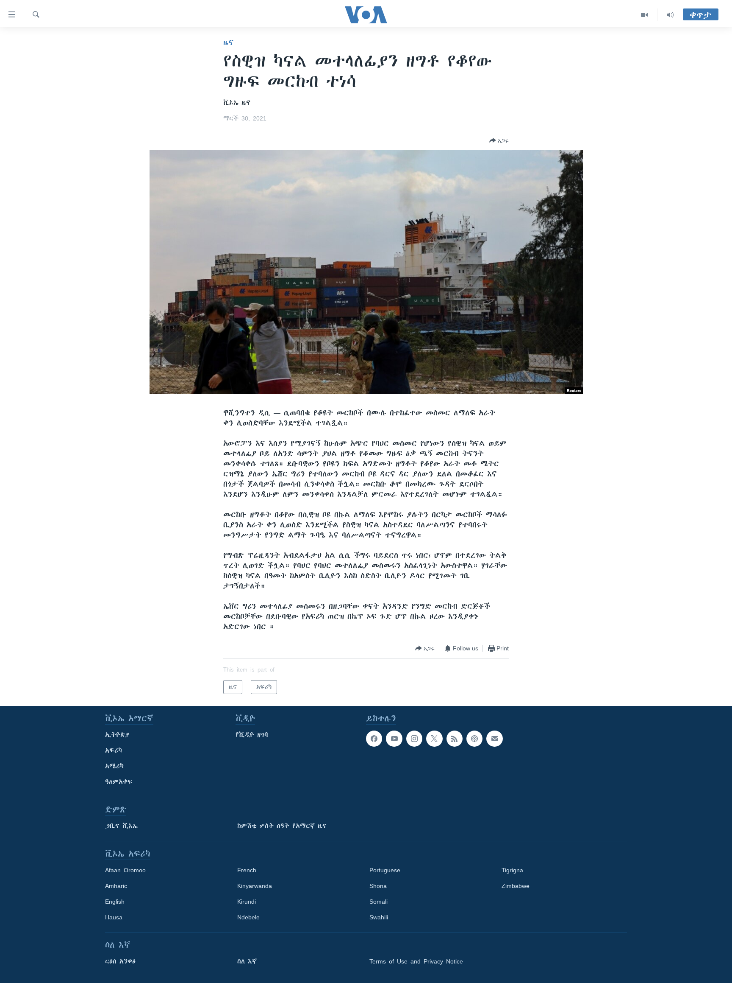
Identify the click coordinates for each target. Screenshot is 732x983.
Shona (378, 886)
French (246, 870)
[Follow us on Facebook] (374, 739)
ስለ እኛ (247, 961)
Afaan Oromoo (125, 870)
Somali (378, 901)
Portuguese (384, 870)
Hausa (113, 917)
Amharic (116, 886)
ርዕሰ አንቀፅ (120, 961)
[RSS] (454, 739)
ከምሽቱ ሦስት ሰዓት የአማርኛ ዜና (282, 826)
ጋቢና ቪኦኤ (121, 826)
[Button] (499, 140)
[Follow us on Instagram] (414, 739)
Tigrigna (512, 870)
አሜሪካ (114, 766)
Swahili (378, 917)
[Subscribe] (494, 739)
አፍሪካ (113, 750)
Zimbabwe (516, 886)
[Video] (644, 14)
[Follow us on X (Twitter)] (434, 739)
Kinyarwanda (254, 886)
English (115, 901)
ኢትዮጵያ (117, 735)
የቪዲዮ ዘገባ (252, 735)
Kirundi (246, 901)
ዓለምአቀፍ (119, 782)
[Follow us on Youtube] (394, 739)
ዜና (228, 42)
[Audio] (670, 14)
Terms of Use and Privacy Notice (416, 961)
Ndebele (248, 917)
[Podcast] (474, 739)
